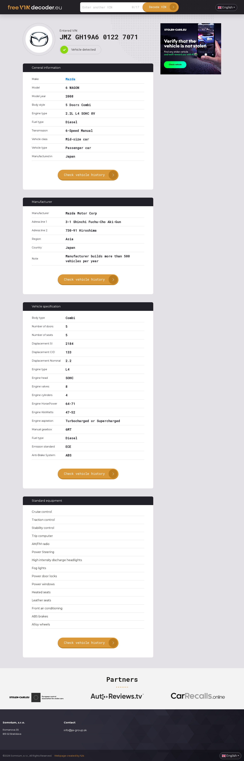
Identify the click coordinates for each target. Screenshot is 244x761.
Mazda (70, 79)
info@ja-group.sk (75, 730)
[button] (226, 7)
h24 (82, 755)
